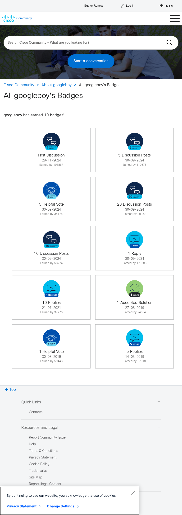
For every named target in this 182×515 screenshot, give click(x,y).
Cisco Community (19, 85)
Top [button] (12, 390)
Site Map (35, 477)
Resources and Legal (39, 428)
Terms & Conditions (43, 451)
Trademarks (38, 470)
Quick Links (31, 402)
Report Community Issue (47, 437)
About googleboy (56, 85)
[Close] (133, 492)
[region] (69, 501)
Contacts (35, 412)
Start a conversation (91, 61)
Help (32, 444)
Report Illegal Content (45, 484)
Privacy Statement (21, 506)
